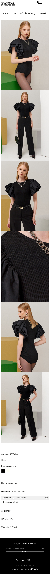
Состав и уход (9, 527)
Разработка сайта (20, 569)
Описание (6, 511)
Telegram (23, 560)
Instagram (17, 560)
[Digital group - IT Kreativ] (34, 569)
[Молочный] (8, 470)
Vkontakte (28, 560)
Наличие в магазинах (13, 492)
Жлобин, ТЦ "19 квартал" (25, 498)
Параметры (7, 519)
